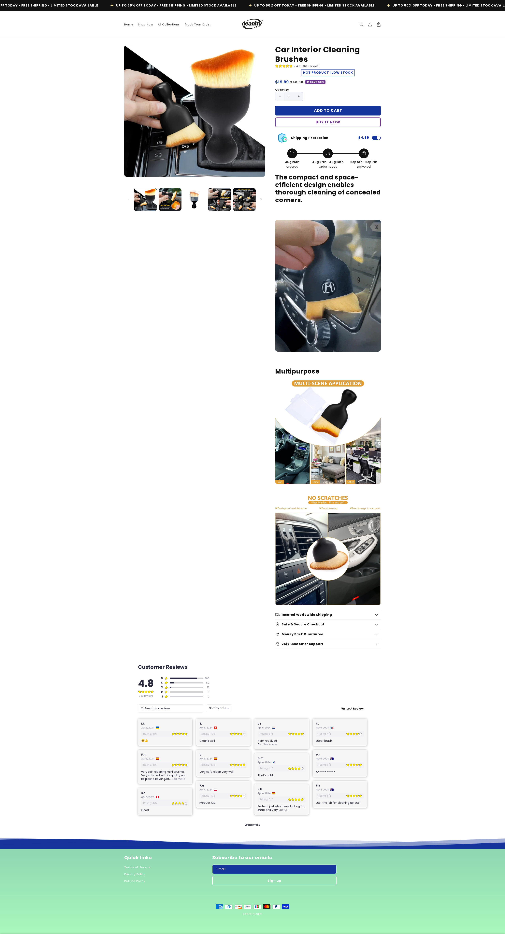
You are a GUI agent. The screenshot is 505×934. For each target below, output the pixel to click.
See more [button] (270, 744)
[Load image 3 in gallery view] (194, 199)
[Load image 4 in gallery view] (219, 199)
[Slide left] (128, 199)
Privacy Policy (134, 874)
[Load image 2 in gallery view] (170, 199)
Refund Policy (134, 881)
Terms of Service (137, 867)
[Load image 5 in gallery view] (244, 199)
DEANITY (258, 914)
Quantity (282, 90)
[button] (361, 24)
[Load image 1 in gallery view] (145, 199)
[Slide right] (261, 199)
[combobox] (219, 708)
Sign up (274, 880)
